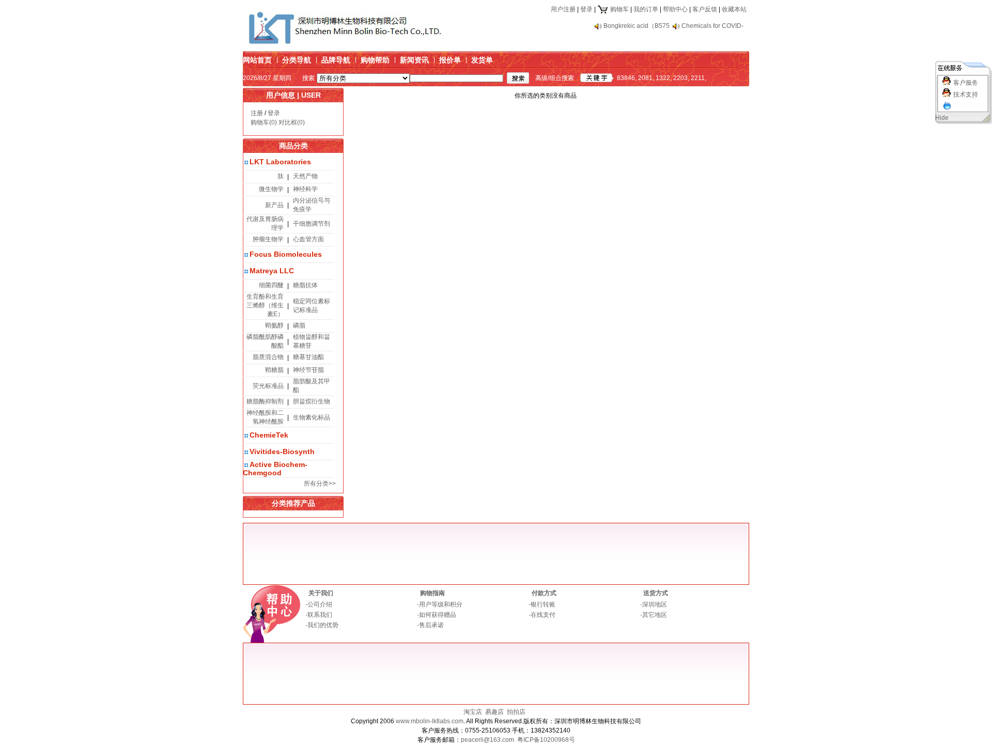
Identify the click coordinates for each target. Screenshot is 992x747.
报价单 (450, 60)
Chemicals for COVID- (712, 25)
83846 (626, 78)
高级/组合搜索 (554, 78)
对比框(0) (291, 122)
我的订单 (645, 9)
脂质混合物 (268, 357)
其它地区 (654, 614)
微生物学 (271, 189)
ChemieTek (269, 435)
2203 (680, 78)
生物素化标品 (311, 417)
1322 (663, 78)
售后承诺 (431, 625)
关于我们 (320, 593)
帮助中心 (675, 9)
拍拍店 (516, 711)
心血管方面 (308, 239)
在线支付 (543, 614)
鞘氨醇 (274, 325)
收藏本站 (734, 9)
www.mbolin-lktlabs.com (429, 721)
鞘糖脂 (274, 370)
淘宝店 (472, 711)
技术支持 (965, 94)
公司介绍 (319, 604)
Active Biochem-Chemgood (275, 468)
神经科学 (305, 189)
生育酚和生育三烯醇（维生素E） (265, 305)
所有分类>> (320, 483)
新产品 (274, 205)
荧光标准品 (268, 386)
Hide (942, 117)
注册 (257, 113)
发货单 (482, 60)
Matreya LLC (272, 271)
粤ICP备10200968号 (546, 739)
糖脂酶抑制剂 (265, 401)
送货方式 (655, 593)
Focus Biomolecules (286, 254)
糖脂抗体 (305, 285)
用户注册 (563, 9)
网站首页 (257, 60)
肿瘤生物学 (268, 239)
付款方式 (544, 593)
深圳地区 (654, 604)
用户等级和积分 (440, 604)
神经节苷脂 (308, 370)
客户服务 (965, 82)
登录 (586, 9)
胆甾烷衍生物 (311, 401)
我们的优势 (322, 625)
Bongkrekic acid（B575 (636, 25)
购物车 (619, 9)
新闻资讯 (414, 60)
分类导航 (296, 60)
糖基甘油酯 (308, 357)
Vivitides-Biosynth (282, 451)
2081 (645, 78)
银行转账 (543, 604)
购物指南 (432, 593)
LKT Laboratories (280, 162)
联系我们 (319, 614)
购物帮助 (375, 60)
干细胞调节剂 (311, 223)
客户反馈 (704, 9)
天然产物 (305, 176)
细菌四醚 (271, 285)
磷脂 (299, 325)
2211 (698, 78)
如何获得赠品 (437, 614)
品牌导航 (335, 60)
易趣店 (494, 711)
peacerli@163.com (487, 739)
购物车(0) (264, 122)
